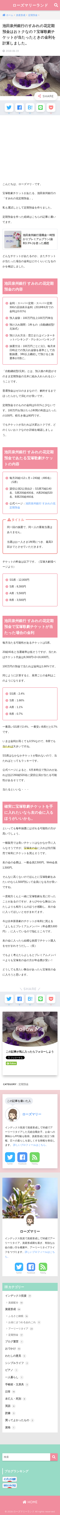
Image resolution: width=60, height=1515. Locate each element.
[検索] (54, 1457)
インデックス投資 (18, 1295)
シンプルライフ (16, 1363)
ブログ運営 (13, 1341)
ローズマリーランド (30, 5)
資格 (9, 1427)
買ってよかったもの (19, 1420)
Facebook (22, 1164)
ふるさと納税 (18, 1316)
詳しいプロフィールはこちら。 (30, 1144)
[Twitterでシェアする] (9, 107)
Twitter (10, 1164)
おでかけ (12, 1348)
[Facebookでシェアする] (19, 107)
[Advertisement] (30, 149)
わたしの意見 (15, 1355)
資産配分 (15, 1302)
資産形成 (12, 1309)
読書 (9, 1413)
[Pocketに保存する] (51, 107)
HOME (32, 1502)
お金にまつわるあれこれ (24, 1322)
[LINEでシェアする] (40, 107)
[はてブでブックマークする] (30, 107)
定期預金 (23, 1084)
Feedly (35, 1164)
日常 (10, 1391)
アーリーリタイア (20, 1328)
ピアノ (11, 1370)
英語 (9, 1405)
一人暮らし (13, 1377)
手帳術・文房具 (16, 1384)
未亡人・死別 (15, 1398)
